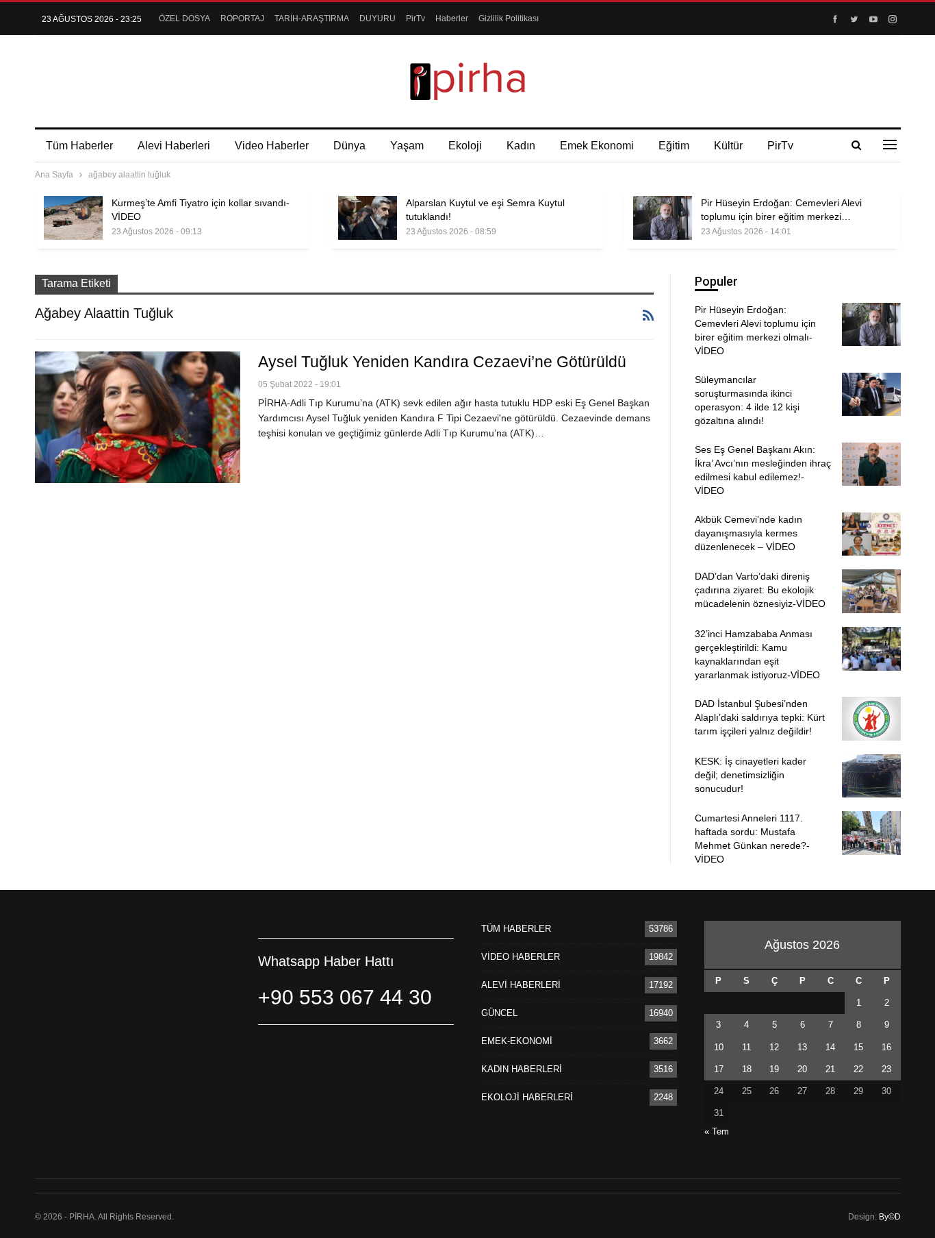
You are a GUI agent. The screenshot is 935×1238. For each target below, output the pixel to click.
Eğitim (673, 145)
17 (718, 1069)
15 (858, 1047)
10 (718, 1047)
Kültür (728, 145)
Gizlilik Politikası (508, 18)
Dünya (349, 145)
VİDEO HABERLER (520, 957)
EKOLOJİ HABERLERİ (527, 1097)
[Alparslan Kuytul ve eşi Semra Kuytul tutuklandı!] (367, 218)
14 (830, 1047)
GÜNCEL (499, 1013)
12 (774, 1047)
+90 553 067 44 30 (345, 997)
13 (802, 1047)
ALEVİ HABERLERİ (521, 985)
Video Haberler (272, 145)
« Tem (716, 1131)
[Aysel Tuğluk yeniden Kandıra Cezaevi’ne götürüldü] (137, 417)
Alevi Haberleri (174, 145)
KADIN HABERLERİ (521, 1069)
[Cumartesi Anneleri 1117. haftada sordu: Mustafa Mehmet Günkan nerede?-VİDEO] (871, 833)
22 (858, 1069)
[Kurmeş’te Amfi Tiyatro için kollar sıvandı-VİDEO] (73, 218)
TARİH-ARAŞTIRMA (311, 18)
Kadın (521, 145)
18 (747, 1069)
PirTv (415, 18)
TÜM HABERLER (516, 929)
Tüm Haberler (79, 145)
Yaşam (407, 145)
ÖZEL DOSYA (184, 18)
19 (774, 1069)
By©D (890, 1217)
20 (802, 1069)
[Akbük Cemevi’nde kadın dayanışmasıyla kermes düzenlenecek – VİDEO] (871, 534)
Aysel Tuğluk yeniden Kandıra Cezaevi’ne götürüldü (442, 362)
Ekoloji (465, 145)
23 (886, 1069)
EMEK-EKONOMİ (516, 1041)
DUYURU (377, 18)
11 (746, 1047)
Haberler (451, 18)
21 (830, 1069)
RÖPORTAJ (242, 18)
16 (886, 1047)
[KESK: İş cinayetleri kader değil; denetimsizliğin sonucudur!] (871, 776)
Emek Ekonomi (597, 145)
